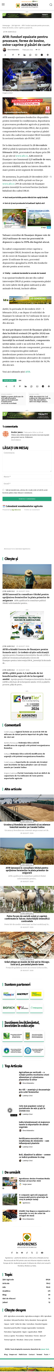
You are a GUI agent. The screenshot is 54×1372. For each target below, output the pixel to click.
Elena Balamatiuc (13, 49)
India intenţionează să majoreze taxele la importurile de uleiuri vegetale (34, 1124)
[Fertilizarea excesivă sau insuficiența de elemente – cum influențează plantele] (10, 1143)
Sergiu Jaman (27, 1184)
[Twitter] (32, 1252)
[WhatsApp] (30, 54)
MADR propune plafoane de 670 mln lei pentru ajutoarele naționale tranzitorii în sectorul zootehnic (12, 400)
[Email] (36, 54)
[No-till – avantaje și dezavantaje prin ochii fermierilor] (10, 1094)
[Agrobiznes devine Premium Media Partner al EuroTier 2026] (10, 1183)
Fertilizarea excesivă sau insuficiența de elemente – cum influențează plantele (34, 1140)
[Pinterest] (18, 54)
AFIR (27, 371)
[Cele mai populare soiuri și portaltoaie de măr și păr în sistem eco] (10, 1110)
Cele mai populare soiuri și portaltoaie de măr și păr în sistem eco (32, 1108)
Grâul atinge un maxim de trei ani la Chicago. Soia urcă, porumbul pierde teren (27, 963)
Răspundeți (16, 440)
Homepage (6, 25)
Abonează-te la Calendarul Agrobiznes (17, 549)
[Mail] (21, 1252)
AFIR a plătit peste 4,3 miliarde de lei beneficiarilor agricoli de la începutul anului (23, 676)
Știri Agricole (16, 25)
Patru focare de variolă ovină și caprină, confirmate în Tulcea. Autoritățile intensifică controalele (27, 919)
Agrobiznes (26, 1203)
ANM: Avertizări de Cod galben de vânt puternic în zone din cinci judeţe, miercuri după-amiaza (39, 399)
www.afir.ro (22, 156)
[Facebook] (12, 54)
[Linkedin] (24, 54)
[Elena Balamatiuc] (5, 50)
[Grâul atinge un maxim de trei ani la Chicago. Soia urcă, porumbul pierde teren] (27, 945)
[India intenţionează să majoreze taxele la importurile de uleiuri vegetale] (10, 1127)
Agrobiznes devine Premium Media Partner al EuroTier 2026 (34, 1179)
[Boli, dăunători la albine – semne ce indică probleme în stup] (10, 1159)
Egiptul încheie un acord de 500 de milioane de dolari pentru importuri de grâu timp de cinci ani (26, 734)
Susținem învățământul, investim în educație (22, 1024)
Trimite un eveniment (32, 510)
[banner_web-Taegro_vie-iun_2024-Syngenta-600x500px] (39, 219)
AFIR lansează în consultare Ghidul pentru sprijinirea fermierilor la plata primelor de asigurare (26, 597)
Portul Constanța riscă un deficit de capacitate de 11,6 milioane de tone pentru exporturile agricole (27, 776)
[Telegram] (41, 54)
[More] (47, 54)
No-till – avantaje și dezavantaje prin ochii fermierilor (34, 1090)
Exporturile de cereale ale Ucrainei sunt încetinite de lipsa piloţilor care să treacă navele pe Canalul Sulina (25, 765)
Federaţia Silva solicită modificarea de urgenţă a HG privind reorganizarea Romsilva (27, 745)
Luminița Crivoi (28, 1096)
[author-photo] (20, 1083)
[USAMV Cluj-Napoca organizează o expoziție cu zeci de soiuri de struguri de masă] (10, 1216)
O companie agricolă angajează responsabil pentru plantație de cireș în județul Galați (33, 1197)
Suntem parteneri (17, 984)
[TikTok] (27, 1252)
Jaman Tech (45, 1349)
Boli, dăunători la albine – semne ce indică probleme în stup (35, 1155)
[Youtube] (42, 1252)
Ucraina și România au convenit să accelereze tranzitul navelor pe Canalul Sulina (27, 826)
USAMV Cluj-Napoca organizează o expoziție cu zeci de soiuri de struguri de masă (34, 1213)
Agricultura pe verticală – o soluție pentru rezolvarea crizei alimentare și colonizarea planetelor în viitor (34, 1076)
